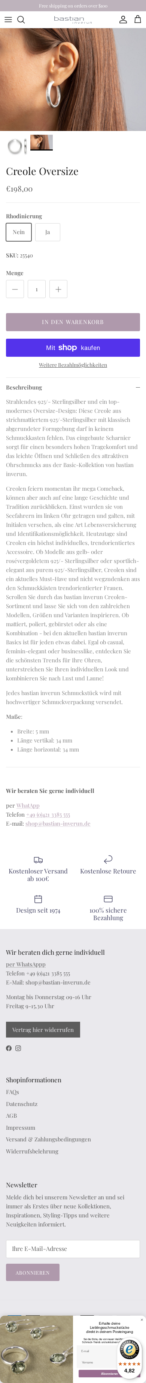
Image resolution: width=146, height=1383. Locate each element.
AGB (11, 1115)
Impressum (20, 1127)
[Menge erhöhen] (58, 289)
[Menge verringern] (15, 289)
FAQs (12, 1091)
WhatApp (28, 805)
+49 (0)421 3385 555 (48, 814)
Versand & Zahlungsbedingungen (48, 1139)
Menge (15, 273)
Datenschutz (21, 1104)
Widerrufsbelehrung (32, 1151)
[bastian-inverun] (73, 20)
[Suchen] (24, 19)
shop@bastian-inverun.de (58, 823)
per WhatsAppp (26, 964)
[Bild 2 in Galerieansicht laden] (73, 79)
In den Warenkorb (73, 322)
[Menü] (8, 19)
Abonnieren (33, 1272)
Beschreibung (24, 387)
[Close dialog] (142, 1320)
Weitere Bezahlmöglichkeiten (73, 365)
